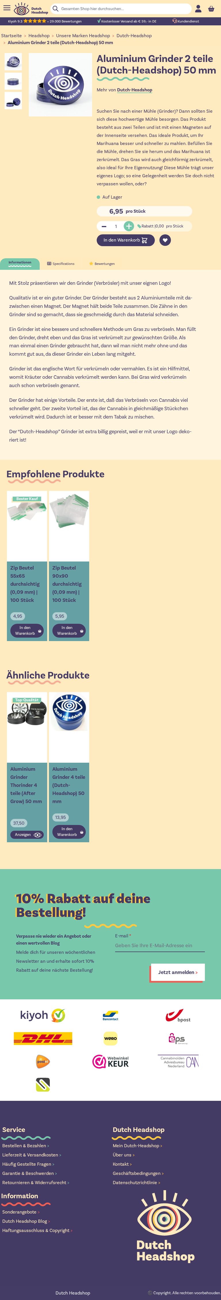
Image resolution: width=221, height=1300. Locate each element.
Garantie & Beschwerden (29, 1173)
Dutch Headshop (73, 1293)
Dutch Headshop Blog (26, 1221)
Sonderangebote (21, 1212)
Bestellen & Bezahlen (25, 1145)
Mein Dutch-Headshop (137, 1145)
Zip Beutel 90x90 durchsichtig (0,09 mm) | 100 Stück (67, 584)
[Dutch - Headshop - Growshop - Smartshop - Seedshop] (31, 8)
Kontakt (122, 1164)
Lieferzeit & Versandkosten (31, 1155)
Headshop (38, 35)
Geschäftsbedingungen (138, 1173)
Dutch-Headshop (134, 35)
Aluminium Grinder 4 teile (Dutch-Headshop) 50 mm (68, 785)
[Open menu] (7, 8)
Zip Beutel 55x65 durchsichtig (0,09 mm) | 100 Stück (25, 584)
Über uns (124, 1155)
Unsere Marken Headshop (83, 35)
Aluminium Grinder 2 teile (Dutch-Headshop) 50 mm (60, 43)
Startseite (11, 35)
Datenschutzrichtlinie (136, 1182)
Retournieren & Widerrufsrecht (35, 1182)
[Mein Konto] (198, 8)
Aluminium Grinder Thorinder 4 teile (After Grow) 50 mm (26, 785)
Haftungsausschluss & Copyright (37, 1230)
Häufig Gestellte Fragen (28, 1164)
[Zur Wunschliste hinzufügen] (165, 240)
